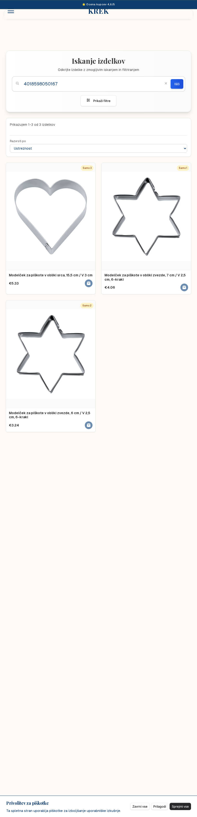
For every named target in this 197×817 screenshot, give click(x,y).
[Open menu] (11, 11)
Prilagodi (159, 806)
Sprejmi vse (180, 806)
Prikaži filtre (102, 101)
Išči (176, 84)
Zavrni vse (140, 806)
